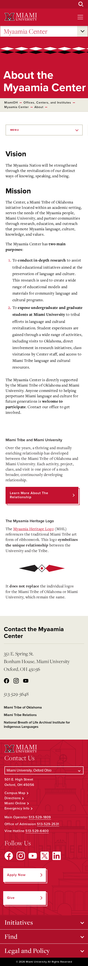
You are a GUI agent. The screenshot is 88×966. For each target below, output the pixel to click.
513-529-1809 (40, 817)
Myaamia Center (25, 31)
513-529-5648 (16, 694)
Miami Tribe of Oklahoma (23, 707)
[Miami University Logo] (20, 17)
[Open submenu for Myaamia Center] (82, 31)
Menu (14, 129)
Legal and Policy (27, 950)
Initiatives (18, 922)
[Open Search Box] (81, 4)
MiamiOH (11, 102)
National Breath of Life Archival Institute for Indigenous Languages (37, 724)
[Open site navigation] (80, 17)
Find (11, 936)
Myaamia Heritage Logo (33, 528)
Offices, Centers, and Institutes (47, 102)
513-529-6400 (37, 831)
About (38, 107)
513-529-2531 (48, 824)
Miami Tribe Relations (20, 715)
